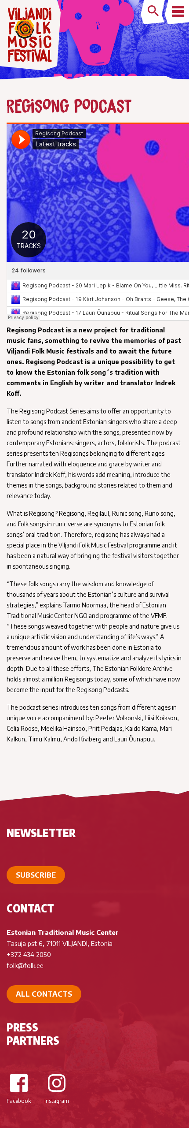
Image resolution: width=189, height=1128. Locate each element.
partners (33, 1040)
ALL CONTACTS (44, 994)
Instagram (56, 1101)
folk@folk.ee (25, 965)
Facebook (19, 1101)
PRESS (22, 1027)
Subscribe (36, 875)
